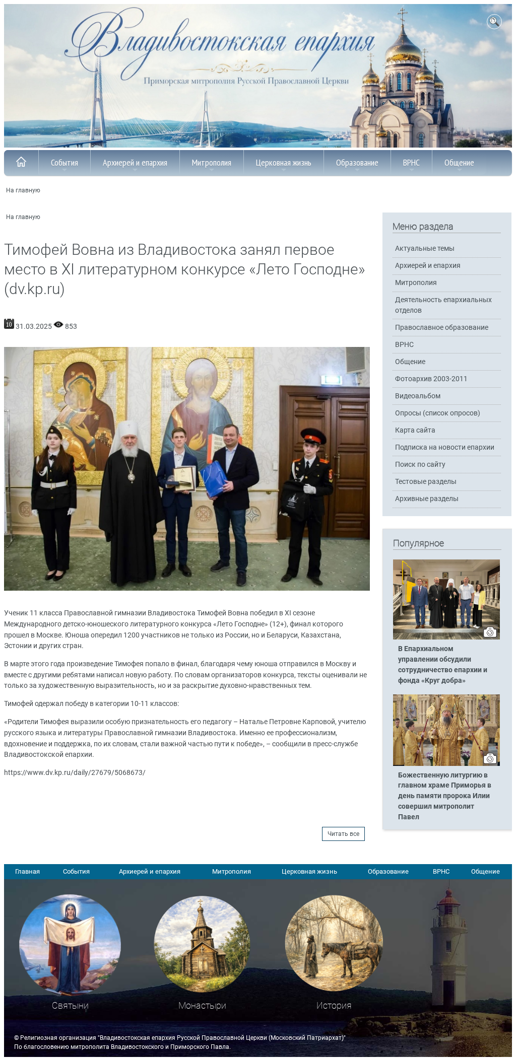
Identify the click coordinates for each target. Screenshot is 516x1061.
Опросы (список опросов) (437, 413)
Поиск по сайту (420, 464)
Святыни (70, 1005)
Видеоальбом (417, 396)
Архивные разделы (427, 498)
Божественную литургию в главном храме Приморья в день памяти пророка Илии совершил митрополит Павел (444, 796)
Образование (357, 162)
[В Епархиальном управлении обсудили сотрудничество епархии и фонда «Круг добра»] (446, 637)
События (64, 162)
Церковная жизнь (283, 162)
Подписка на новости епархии (444, 447)
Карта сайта (415, 430)
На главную (23, 190)
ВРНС (411, 162)
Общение (459, 162)
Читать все (343, 833)
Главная (27, 871)
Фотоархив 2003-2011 (431, 379)
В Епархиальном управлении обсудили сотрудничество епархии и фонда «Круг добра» (442, 665)
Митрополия (211, 162)
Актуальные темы (425, 248)
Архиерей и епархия (135, 162)
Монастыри (202, 1005)
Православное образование (441, 327)
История (334, 1005)
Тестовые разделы (426, 481)
